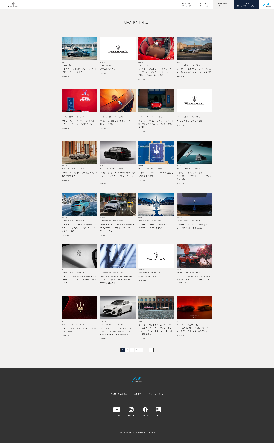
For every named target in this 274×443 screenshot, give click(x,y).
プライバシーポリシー (156, 394)
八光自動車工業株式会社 (119, 394)
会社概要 (137, 394)
